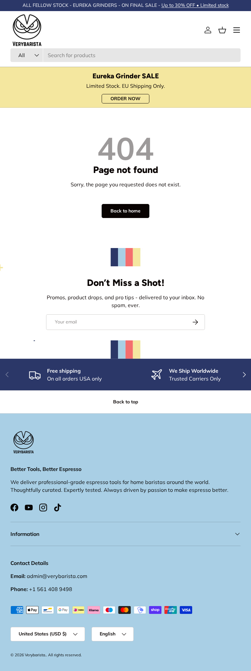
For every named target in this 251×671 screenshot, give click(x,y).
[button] (222, 30)
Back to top (125, 402)
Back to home (125, 211)
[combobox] (125, 55)
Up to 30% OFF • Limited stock (195, 5)
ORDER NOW (125, 98)
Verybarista (35, 654)
